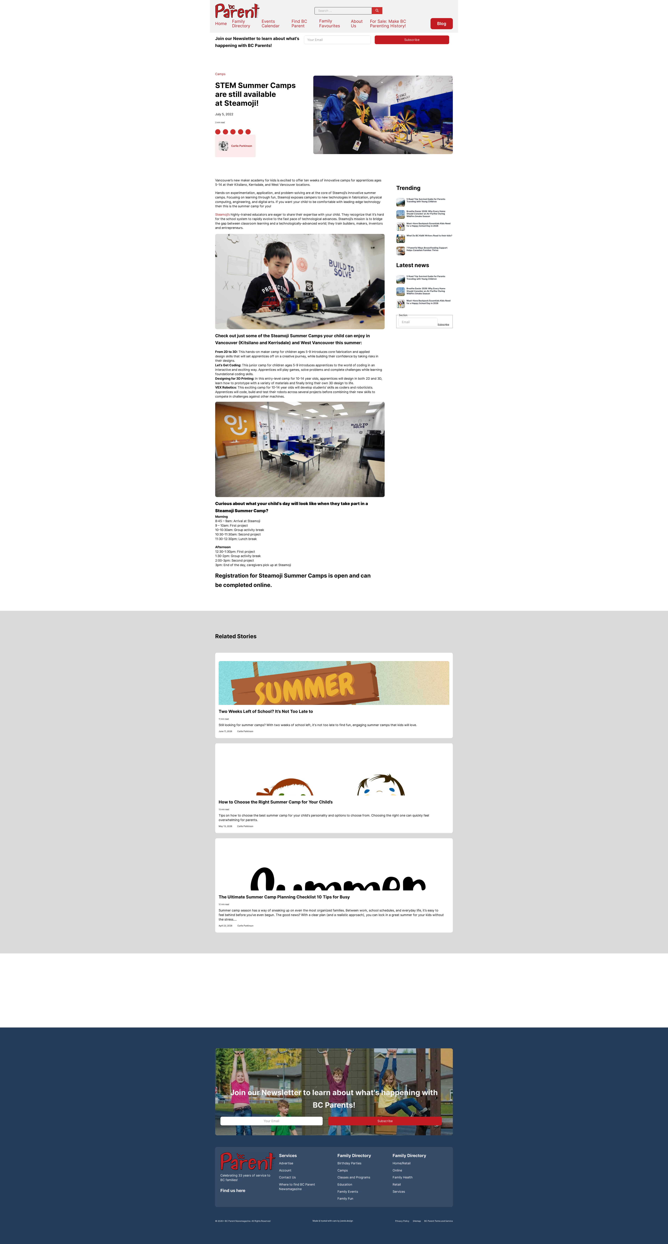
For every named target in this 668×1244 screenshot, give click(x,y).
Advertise (286, 1163)
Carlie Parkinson (241, 145)
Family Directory (241, 23)
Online (397, 1170)
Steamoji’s (223, 214)
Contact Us (287, 1177)
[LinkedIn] (233, 131)
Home (221, 23)
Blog (441, 23)
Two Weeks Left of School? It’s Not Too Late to (266, 711)
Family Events (347, 1191)
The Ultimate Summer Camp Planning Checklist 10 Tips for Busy (284, 896)
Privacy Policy (402, 1221)
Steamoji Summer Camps (297, 335)
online (261, 585)
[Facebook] (217, 131)
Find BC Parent (299, 23)
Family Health (403, 1177)
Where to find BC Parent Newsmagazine (297, 1187)
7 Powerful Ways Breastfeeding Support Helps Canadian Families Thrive (427, 249)
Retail (397, 1184)
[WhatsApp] (240, 131)
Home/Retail (402, 1163)
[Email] (248, 131)
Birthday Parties (349, 1163)
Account (285, 1170)
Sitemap (417, 1221)
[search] (377, 10)
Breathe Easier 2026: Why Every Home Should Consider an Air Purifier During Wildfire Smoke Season (426, 214)
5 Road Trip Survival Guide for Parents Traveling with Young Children (426, 200)
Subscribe (443, 324)
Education (344, 1184)
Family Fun (345, 1198)
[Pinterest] (225, 131)
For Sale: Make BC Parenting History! (388, 23)
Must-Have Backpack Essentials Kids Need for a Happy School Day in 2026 (429, 224)
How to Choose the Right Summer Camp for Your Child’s (276, 802)
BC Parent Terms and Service (438, 1221)
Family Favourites (329, 23)
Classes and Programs (353, 1177)
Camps (220, 74)
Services (399, 1191)
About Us (357, 23)
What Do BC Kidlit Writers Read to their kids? (429, 235)
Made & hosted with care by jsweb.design (333, 1220)
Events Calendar (271, 23)
